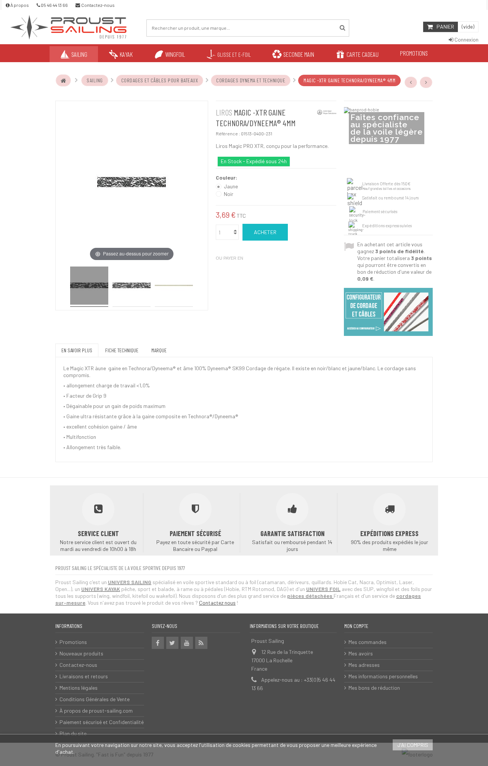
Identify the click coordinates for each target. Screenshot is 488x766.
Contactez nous (217, 602)
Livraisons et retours (83, 676)
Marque (159, 350)
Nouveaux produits (81, 653)
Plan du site (73, 733)
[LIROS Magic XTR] (89, 287)
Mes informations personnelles (383, 676)
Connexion (465, 39)
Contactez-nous (78, 665)
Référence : (228, 133)
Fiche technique (121, 350)
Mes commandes (367, 642)
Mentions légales (78, 687)
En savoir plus (76, 350)
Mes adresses (364, 665)
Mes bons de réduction (374, 687)
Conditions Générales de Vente (94, 699)
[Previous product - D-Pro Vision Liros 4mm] (411, 82)
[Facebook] (158, 643)
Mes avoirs (360, 653)
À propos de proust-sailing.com (96, 710)
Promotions (73, 642)
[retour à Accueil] (63, 80)
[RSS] (201, 643)
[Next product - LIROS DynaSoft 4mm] (426, 82)
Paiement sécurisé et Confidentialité (101, 722)
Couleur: (227, 177)
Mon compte (356, 626)
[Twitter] (172, 643)
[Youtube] (187, 643)
